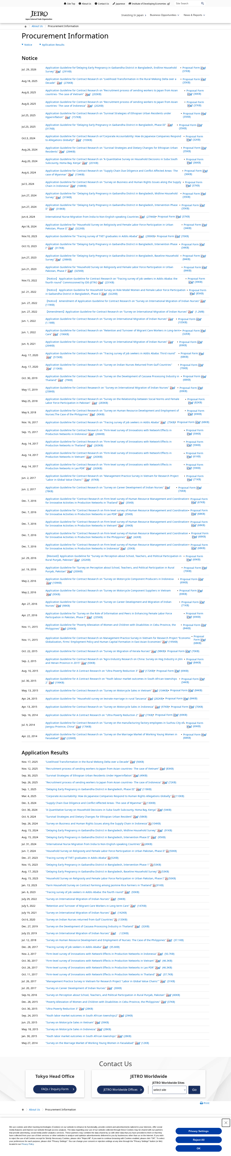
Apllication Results (53, 44)
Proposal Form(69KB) (188, 343)
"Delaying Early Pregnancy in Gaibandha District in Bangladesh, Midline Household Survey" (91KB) (108, 830)
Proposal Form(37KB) (191, 69)
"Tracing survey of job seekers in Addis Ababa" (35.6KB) (82, 947)
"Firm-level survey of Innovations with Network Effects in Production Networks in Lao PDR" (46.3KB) (108, 967)
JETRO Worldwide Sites (168, 1083)
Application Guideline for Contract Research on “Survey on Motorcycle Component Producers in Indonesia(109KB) (109, 580)
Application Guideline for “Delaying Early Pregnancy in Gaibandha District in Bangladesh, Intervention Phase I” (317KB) (111, 246)
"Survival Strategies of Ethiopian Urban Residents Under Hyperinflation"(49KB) (96, 775)
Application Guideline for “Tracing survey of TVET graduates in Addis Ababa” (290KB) (100, 236)
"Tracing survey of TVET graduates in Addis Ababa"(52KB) (81, 857)
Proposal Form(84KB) (192, 268)
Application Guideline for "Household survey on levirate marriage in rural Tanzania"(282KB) (104, 698)
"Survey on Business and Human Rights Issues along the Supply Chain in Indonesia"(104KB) (103, 823)
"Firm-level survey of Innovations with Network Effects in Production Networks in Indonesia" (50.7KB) (109, 953)
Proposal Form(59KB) (194, 431)
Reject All (198, 1139)
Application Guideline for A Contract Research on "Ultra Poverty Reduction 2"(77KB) (99, 715)
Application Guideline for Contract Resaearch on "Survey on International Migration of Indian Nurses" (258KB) (107, 389)
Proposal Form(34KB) (192, 226)
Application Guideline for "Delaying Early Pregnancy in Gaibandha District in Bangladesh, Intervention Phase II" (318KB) (111, 206)
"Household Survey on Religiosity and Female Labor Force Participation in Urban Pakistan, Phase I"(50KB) (110, 878)
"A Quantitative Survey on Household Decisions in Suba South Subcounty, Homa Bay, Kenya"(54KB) (108, 809)
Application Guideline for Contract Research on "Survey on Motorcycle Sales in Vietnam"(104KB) (106, 690)
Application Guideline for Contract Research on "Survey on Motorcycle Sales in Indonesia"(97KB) (107, 706)
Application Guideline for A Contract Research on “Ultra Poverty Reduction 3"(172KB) (99, 670)
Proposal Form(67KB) (199, 500)
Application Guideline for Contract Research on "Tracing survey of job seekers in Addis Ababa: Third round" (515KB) (110, 355)
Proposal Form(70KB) (173, 236)
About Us (86, 3)
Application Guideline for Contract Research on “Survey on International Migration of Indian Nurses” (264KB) (106, 343)
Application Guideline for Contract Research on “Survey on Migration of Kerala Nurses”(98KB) (105, 651)
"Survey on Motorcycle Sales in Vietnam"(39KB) (77, 1022)
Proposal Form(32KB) (194, 138)
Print (206, 1103)
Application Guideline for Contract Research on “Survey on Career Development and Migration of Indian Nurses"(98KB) (108, 603)
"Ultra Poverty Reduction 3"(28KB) (69, 1008)
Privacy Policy (27, 1144)
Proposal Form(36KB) (195, 92)
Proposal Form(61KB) (194, 454)
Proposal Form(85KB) (197, 291)
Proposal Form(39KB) (196, 280)
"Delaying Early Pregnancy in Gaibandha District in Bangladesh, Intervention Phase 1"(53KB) (103, 864)
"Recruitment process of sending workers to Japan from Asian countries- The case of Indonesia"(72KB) (110, 782)
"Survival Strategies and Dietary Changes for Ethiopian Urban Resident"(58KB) (96, 816)
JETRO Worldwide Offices (121, 1090)
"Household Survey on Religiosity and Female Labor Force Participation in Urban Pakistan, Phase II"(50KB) (111, 851)
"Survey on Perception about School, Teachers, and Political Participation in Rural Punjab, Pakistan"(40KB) (112, 995)
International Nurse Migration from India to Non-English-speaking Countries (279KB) (100, 216)
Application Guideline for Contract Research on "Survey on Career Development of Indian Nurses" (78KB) (104, 489)
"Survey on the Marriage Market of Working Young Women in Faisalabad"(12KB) (97, 1043)
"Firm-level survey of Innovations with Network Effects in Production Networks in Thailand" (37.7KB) (109, 974)
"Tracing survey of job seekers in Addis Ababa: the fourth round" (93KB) (92, 892)
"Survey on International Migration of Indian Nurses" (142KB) (86, 912)
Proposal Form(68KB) (191, 378)
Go (194, 1090)
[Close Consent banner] (226, 1123)
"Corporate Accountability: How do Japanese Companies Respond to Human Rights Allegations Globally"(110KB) (114, 796)
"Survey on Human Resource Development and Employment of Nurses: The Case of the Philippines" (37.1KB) (114, 940)
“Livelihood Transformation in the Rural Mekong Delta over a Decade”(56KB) (94, 761)
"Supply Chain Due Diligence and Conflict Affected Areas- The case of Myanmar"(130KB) (100, 803)
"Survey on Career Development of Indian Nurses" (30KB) (83, 988)
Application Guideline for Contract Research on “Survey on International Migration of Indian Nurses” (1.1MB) (106, 320)
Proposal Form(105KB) (186, 320)
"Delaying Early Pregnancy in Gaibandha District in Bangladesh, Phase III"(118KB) (98, 789)
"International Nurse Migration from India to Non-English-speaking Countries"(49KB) (98, 844)
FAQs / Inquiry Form (55, 1089)
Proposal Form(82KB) (196, 400)
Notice (28, 44)
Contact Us (103, 3)
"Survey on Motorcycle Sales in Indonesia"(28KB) (78, 1029)
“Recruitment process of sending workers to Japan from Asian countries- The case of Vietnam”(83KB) (109, 768)
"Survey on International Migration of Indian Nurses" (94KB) (85, 899)
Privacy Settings (199, 1131)
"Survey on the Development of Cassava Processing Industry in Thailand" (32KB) (97, 926)
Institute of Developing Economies (149, 3)
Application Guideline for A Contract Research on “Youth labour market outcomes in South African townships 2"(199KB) (111, 680)
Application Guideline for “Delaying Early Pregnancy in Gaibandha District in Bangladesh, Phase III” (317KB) (106, 126)
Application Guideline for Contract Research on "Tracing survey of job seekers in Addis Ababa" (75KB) (110, 422)
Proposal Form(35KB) (191, 80)
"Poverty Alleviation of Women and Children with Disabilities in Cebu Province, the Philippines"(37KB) (110, 1001)
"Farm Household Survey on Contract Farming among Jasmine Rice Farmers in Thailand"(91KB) (104, 885)
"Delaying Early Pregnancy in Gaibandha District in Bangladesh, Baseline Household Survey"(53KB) (107, 871)
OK (199, 1148)
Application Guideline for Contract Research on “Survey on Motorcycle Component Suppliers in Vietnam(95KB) (108, 592)
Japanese (120, 3)
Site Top (71, 3)
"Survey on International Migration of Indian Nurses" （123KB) (86, 933)
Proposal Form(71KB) (195, 477)
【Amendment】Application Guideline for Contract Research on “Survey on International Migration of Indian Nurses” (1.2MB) (124, 311)
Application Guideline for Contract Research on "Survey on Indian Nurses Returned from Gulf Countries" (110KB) (108, 366)
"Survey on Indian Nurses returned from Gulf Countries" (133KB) (86, 919)
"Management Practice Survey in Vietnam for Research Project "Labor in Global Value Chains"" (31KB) (110, 981)
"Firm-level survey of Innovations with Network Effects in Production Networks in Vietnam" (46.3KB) (108, 960)
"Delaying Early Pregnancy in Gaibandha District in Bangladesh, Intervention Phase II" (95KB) (105, 837)
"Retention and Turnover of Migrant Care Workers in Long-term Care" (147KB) (95, 905)
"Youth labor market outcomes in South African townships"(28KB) (88, 1036)
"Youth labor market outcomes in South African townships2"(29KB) (89, 1015)
